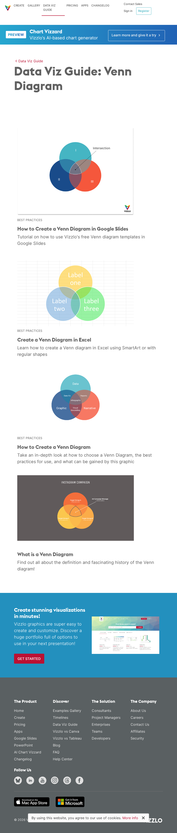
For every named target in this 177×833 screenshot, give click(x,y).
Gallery (34, 5)
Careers (137, 717)
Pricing (72, 5)
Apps (84, 5)
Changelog (100, 5)
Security (137, 738)
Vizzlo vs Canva (66, 731)
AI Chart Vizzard (27, 752)
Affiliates (138, 731)
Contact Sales (133, 4)
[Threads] (68, 781)
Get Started (29, 658)
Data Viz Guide (49, 7)
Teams (97, 731)
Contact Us (140, 724)
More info (130, 818)
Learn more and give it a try (134, 35)
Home (19, 710)
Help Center (63, 759)
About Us (138, 710)
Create (19, 5)
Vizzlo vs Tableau (67, 738)
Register (143, 11)
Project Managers (106, 717)
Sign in (128, 11)
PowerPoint (23, 745)
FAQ (56, 752)
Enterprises (101, 724)
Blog (56, 745)
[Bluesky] (19, 781)
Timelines (60, 717)
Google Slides (25, 738)
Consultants (101, 710)
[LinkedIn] (31, 781)
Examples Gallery (67, 710)
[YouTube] (43, 781)
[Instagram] (55, 781)
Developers (101, 738)
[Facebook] (80, 781)
